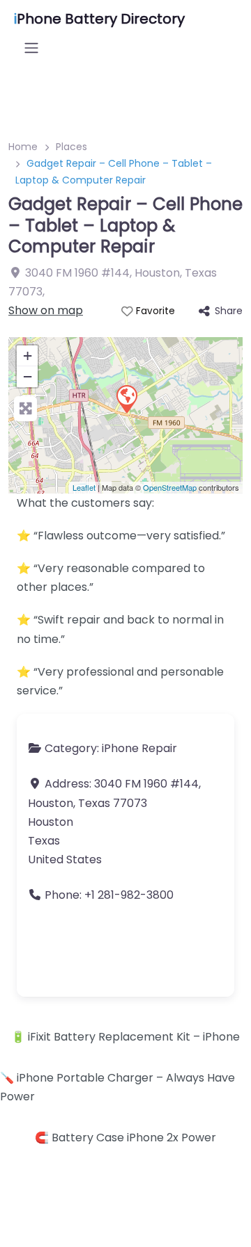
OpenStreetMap (170, 487)
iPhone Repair (139, 748)
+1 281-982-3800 (129, 895)
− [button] (27, 376)
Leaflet (84, 487)
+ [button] (27, 355)
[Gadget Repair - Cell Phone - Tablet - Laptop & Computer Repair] (126, 398)
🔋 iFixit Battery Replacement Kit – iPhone (125, 1037)
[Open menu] (31, 48)
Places (71, 147)
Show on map (45, 310)
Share (229, 311)
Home (23, 147)
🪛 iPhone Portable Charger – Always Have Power (117, 1087)
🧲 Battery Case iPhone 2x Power (125, 1138)
